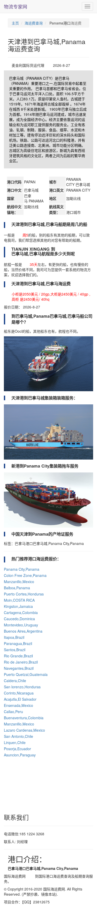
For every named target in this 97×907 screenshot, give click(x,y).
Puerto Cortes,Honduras (24, 594)
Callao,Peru (13, 711)
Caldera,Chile (15, 680)
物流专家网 (15, 6)
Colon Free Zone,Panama (25, 575)
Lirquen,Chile (15, 742)
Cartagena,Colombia (21, 612)
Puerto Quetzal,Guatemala (26, 674)
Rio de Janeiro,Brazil (21, 662)
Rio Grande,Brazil (18, 655)
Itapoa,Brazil (14, 637)
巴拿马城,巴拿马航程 (30, 253)
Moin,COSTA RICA (19, 600)
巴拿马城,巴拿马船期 (47, 224)
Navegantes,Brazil (19, 668)
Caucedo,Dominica (19, 618)
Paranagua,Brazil (18, 643)
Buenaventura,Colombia (23, 717)
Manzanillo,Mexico (19, 581)
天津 (30, 876)
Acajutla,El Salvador (20, 699)
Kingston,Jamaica (18, 606)
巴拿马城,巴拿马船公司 (71, 316)
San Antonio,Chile (18, 736)
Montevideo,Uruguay (21, 624)
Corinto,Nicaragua (19, 693)
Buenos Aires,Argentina (23, 631)
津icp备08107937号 (74, 894)
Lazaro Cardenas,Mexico (24, 730)
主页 (15, 23)
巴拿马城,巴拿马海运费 (49, 283)
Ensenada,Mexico (18, 705)
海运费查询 (34, 23)
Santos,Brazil (14, 649)
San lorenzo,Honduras (22, 686)
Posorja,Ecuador (17, 748)
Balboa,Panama (17, 587)
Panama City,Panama (21, 569)
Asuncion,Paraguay (20, 754)
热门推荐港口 (23, 559)
